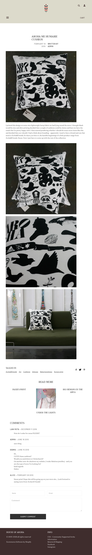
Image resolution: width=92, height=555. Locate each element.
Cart (82, 18)
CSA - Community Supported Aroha (61, 537)
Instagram (51, 547)
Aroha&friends (11, 372)
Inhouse (35, 372)
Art (20, 372)
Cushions (26, 372)
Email (51, 493)
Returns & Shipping (55, 542)
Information (52, 539)
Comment (16, 500)
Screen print (58, 372)
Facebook (51, 544)
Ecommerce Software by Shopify (18, 542)
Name (14, 493)
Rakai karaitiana (46, 372)
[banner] (46, 8)
